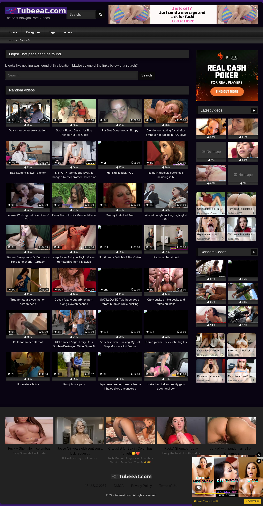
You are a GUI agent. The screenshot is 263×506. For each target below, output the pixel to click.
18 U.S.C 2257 (95, 486)
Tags (52, 32)
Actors (68, 32)
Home (13, 32)
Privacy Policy (141, 486)
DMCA (119, 486)
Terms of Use (168, 486)
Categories (33, 32)
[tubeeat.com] (36, 11)
